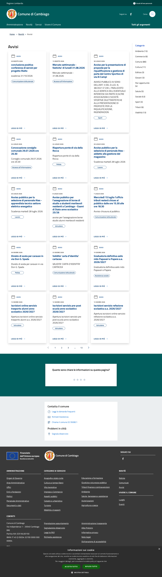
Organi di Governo (14, 478)
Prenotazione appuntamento (56, 523)
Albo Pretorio (87, 527)
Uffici (9, 487)
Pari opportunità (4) (142, 84)
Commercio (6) (141, 56)
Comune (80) (140, 61)
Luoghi (122, 499)
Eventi (122, 504)
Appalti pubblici (50, 496)
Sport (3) (139, 101)
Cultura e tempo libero (53, 482)
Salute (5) (139, 91)
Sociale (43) (140, 96)
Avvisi (18, 56)
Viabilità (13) (140, 112)
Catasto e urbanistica (53, 500)
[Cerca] (152, 14)
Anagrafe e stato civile (53, 478)
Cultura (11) (140, 67)
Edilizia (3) (139, 72)
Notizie (122, 478)
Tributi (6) (139, 107)
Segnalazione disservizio (54, 527)
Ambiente (86, 491)
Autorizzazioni (88, 500)
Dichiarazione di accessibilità (94, 541)
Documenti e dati (14, 505)
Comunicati (124, 482)
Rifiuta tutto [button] (91, 566)
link (105, 561)
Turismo (47, 505)
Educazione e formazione (92, 478)
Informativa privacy (90, 532)
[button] (81, 572)
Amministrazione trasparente (94, 523)
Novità (21, 34)
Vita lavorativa (50, 487)
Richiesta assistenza (53, 536)
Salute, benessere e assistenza (95, 496)
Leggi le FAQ (49, 532)
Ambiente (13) (141, 51)
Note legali (86, 536)
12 (81, 347)
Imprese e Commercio (53, 491)
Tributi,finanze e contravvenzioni (96, 487)
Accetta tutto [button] (71, 567)
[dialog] (81, 561)
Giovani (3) (139, 77)
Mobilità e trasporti (52, 509)
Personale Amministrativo (18, 500)
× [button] (159, 549)
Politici (9, 496)
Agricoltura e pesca (90, 505)
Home (12, 34)
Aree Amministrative (16, 482)
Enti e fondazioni (14, 491)
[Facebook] (129, 14)
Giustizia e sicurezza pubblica (94, 482)
